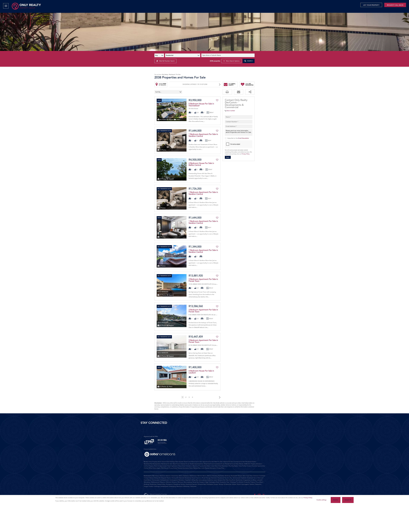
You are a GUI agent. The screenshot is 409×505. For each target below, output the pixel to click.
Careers (249, 466)
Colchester (262, 476)
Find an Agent (156, 468)
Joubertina (210, 480)
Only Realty (165, 74)
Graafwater (250, 478)
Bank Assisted (179, 461)
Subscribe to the (238, 138)
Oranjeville (223, 482)
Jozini (215, 480)
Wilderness (186, 486)
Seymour (194, 484)
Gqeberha (243, 478)
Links (202, 468)
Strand (239, 484)
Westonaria (179, 486)
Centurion (256, 476)
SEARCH (250, 61)
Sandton (183, 484)
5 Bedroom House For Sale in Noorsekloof (201, 105)
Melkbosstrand (155, 482)
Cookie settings (321, 500)
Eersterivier (188, 478)
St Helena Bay (227, 484)
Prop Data (164, 494)
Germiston (214, 478)
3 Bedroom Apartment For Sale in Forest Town (203, 280)
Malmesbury (147, 482)
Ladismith (259, 480)
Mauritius (195, 466)
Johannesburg (202, 480)
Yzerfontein (193, 486)
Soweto (216, 484)
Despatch (163, 478)
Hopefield (188, 480)
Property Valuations (256, 464)
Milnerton (174, 482)
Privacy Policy (245, 154)
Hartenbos (181, 480)
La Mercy (253, 480)
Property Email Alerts (204, 466)
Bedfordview (193, 476)
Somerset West (202, 484)
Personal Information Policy (185, 468)
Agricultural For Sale (208, 461)
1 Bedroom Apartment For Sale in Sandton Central (203, 135)
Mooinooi (180, 482)
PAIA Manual (164, 468)
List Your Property (149, 466)
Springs (221, 484)
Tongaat (146, 486)
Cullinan (146, 478)
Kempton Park (221, 480)
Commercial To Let (219, 464)
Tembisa (252, 484)
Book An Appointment (160, 466)
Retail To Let (176, 464)
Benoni (204, 476)
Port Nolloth (239, 482)
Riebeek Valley (161, 484)
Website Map (197, 468)
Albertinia (162, 476)
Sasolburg (189, 484)
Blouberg (214, 476)
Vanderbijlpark (164, 486)
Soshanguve (210, 484)
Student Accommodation (196, 464)
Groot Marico (147, 480)
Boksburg (227, 476)
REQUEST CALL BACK (395, 5)
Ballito (181, 476)
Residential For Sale (166, 464)
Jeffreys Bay (194, 480)
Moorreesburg (188, 482)
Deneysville (157, 478)
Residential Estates (251, 461)
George (208, 478)
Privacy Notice (173, 468)
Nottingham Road (214, 482)
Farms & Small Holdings (168, 461)
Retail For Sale (218, 461)
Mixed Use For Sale (196, 461)
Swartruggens (245, 484)
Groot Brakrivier (258, 478)
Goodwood (221, 478)
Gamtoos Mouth (201, 478)
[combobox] (228, 55)
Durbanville (175, 478)
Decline (335, 500)
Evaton (194, 478)
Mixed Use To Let (209, 464)
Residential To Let (230, 464)
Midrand (168, 482)
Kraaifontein (239, 480)
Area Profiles (242, 466)
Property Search (157, 461)
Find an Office (148, 468)
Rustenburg (177, 484)
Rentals (241, 464)
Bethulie (209, 476)
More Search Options (233, 61)
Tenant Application (172, 466)
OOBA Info (247, 464)
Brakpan (240, 476)
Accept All (348, 500)
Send (227, 157)
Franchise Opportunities (258, 466)
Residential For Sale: (149, 476)
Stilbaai (234, 484)
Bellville (200, 476)
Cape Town (249, 476)
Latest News (214, 466)
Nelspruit (202, 482)
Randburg (146, 484)
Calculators (189, 466)
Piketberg (232, 482)
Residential (172, 74)
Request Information (210, 468)
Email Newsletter (243, 138)
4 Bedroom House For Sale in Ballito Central (201, 164)
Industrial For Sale (228, 461)
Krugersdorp (246, 480)
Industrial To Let (185, 464)
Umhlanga (157, 486)
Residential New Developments (152, 464)
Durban (169, 478)
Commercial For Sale (239, 461)
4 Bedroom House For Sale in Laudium (201, 372)
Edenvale (181, 478)
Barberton (186, 476)
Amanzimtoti (174, 476)
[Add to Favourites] (217, 100)
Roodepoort (169, 484)
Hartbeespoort (174, 480)
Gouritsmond (236, 478)
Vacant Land (187, 461)
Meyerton (162, 482)
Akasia (157, 476)
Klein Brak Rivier (230, 480)
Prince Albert (259, 482)
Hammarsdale (155, 480)
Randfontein (153, 484)
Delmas (151, 478)
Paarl (228, 482)
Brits (244, 476)
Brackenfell (234, 476)
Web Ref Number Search (167, 61)
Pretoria (253, 482)
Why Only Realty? (233, 466)
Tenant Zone (181, 466)
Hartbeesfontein (164, 480)
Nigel (206, 482)
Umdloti (151, 486)
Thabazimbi (258, 484)
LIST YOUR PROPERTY (371, 5)
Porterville (247, 482)
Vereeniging (172, 486)
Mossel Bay (196, 482)
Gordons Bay (228, 478)
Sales (237, 464)
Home (150, 461)
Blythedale (221, 476)
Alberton (168, 476)
